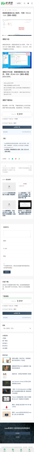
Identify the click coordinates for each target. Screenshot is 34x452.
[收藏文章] (9, 159)
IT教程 (9, 10)
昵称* (4, 241)
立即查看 (17, 433)
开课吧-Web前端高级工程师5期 (25, 169)
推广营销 (4, 340)
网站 (4, 256)
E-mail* (5, 248)
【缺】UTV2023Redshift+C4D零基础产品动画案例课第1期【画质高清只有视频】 (21, 391)
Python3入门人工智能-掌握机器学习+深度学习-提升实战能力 (8, 170)
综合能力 (4, 343)
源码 (4, 138)
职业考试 (4, 345)
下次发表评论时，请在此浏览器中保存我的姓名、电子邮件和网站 (17, 267)
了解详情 (17, 437)
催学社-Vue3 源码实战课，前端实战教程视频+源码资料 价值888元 (24, 212)
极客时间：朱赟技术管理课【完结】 (22, 374)
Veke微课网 (6, 149)
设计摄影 (4, 348)
